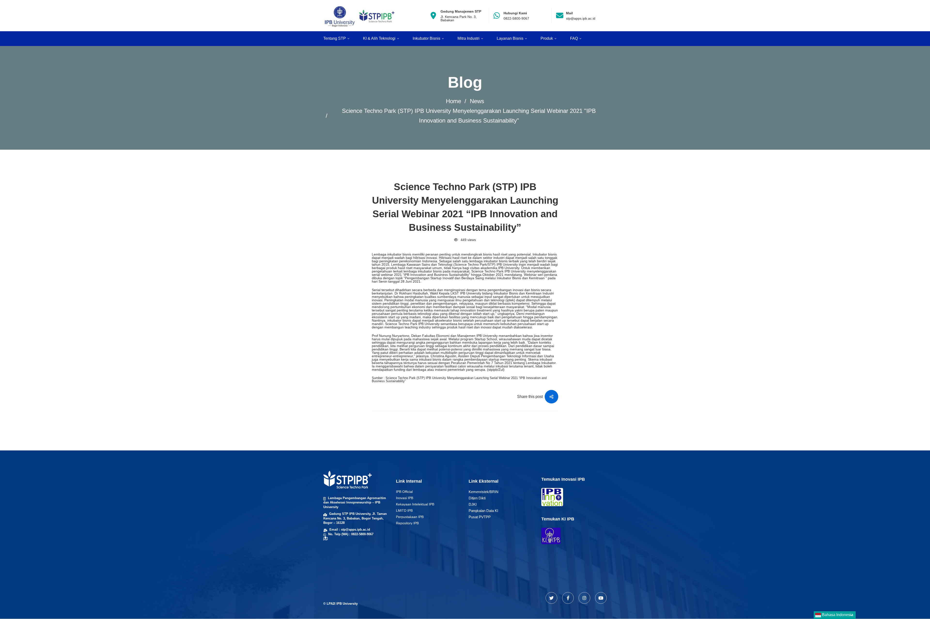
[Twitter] (551, 598)
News (477, 101)
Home (453, 101)
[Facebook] (568, 598)
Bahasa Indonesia (837, 615)
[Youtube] (601, 598)
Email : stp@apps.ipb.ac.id (349, 529)
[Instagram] (584, 598)
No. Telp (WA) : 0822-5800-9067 (350, 534)
